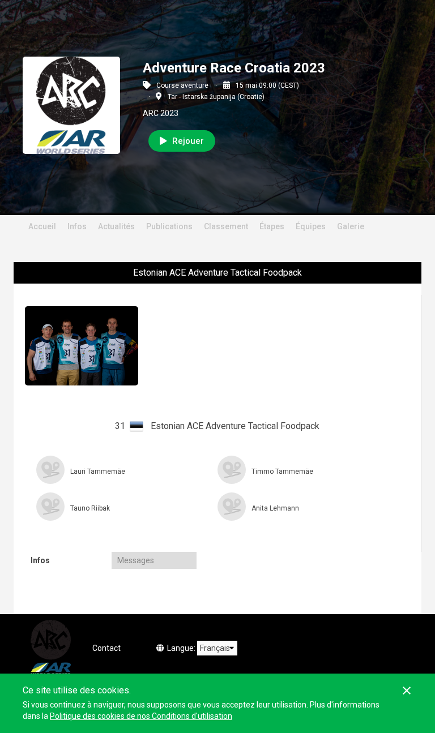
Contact (106, 648)
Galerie (350, 226)
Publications (169, 226)
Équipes (311, 226)
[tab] (67, 560)
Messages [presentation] (135, 560)
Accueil (42, 226)
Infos (77, 226)
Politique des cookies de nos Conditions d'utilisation (141, 716)
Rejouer (188, 141)
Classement (226, 226)
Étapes (271, 226)
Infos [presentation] (40, 560)
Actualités (116, 226)
